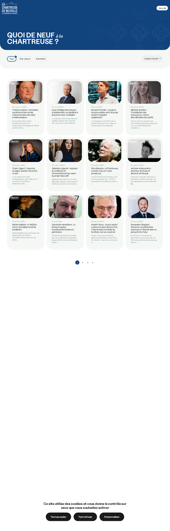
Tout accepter (58, 516)
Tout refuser (85, 516)
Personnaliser (111, 516)
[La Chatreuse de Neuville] (9, 8)
